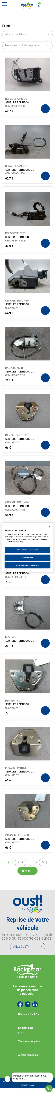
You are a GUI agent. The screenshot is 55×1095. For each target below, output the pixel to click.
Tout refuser (27, 557)
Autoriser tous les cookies (27, 565)
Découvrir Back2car (29, 1014)
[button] (45, 108)
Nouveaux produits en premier (22, 45)
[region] (27, 547)
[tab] (27, 1014)
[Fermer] (49, 526)
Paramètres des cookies (27, 550)
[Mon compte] (44, 5)
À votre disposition (28, 1055)
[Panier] (39, 5)
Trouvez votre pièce (29, 1041)
